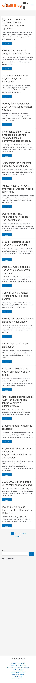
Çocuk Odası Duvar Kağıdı (18, 665)
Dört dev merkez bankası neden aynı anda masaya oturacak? (16, 269)
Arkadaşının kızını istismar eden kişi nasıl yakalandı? (16, 164)
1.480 (23, 533)
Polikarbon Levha (18, 679)
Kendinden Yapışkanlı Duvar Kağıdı (18, 668)
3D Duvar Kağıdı (18, 670)
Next (18, 537)
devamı (6, 44)
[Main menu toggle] (32, 5)
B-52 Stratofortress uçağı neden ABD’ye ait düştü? (16, 243)
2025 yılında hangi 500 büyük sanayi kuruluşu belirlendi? (15, 78)
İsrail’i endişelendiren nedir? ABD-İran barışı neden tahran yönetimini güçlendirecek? (17, 401)
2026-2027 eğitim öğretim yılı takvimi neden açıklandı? (18, 483)
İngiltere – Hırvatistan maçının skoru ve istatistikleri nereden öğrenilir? (14, 24)
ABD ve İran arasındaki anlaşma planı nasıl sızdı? (16, 52)
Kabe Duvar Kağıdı (18, 674)
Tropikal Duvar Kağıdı (18, 663)
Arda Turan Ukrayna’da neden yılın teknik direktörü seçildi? (17, 371)
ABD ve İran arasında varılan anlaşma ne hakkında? (18, 320)
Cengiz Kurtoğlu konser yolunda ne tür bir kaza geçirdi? (15, 295)
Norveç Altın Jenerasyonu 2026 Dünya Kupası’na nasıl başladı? (17, 106)
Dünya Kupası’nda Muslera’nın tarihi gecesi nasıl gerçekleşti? (15, 216)
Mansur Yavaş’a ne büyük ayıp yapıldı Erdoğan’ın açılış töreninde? (17, 188)
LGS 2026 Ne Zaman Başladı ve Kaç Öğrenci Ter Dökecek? (17, 510)
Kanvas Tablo (18, 676)
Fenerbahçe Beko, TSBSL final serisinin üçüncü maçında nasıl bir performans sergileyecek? (16, 136)
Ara (3, 551)
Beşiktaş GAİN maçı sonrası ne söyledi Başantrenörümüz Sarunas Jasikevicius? (17, 453)
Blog (25, 5)
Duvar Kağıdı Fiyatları (18, 672)
